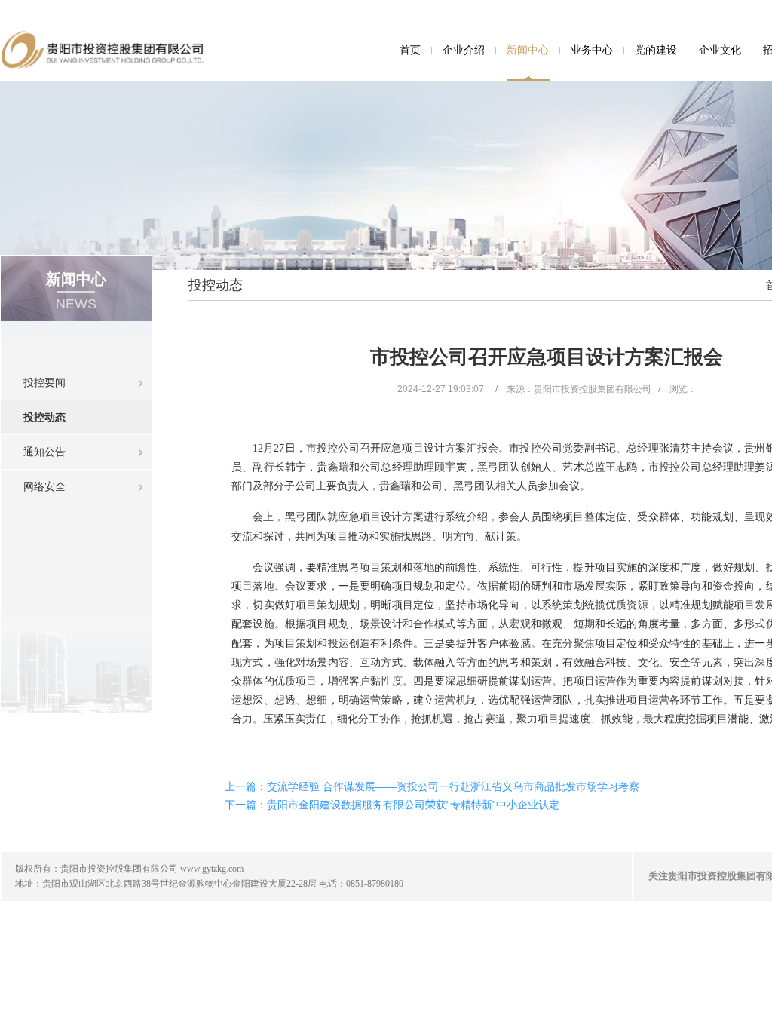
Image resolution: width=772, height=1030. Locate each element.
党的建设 (656, 50)
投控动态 (44, 417)
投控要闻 (44, 382)
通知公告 (44, 452)
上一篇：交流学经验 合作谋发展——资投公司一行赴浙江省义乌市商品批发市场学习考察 (432, 786)
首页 (410, 50)
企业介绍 (464, 50)
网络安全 (44, 486)
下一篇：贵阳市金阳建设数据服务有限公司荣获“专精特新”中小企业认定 (392, 805)
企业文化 (720, 50)
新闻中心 (528, 50)
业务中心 (592, 50)
